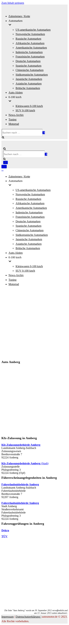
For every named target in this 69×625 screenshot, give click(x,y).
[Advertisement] (34, 323)
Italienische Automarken (29, 52)
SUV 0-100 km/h (25, 110)
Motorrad (13, 123)
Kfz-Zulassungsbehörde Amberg (20, 444)
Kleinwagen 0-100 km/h (29, 106)
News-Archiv (16, 114)
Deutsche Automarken (28, 61)
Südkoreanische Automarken (32, 74)
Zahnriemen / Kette (19, 16)
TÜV (4, 536)
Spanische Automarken (28, 65)
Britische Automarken (28, 88)
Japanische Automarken (29, 79)
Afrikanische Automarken (30, 43)
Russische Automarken (28, 38)
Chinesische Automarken (30, 70)
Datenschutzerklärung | (28, 616)
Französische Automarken (30, 56)
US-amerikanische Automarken (33, 29)
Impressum (7, 616)
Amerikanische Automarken (31, 47)
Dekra (5, 530)
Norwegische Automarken (30, 34)
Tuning (12, 119)
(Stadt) (24, 463)
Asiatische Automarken (29, 83)
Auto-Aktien (15, 92)
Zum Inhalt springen (12, 2)
